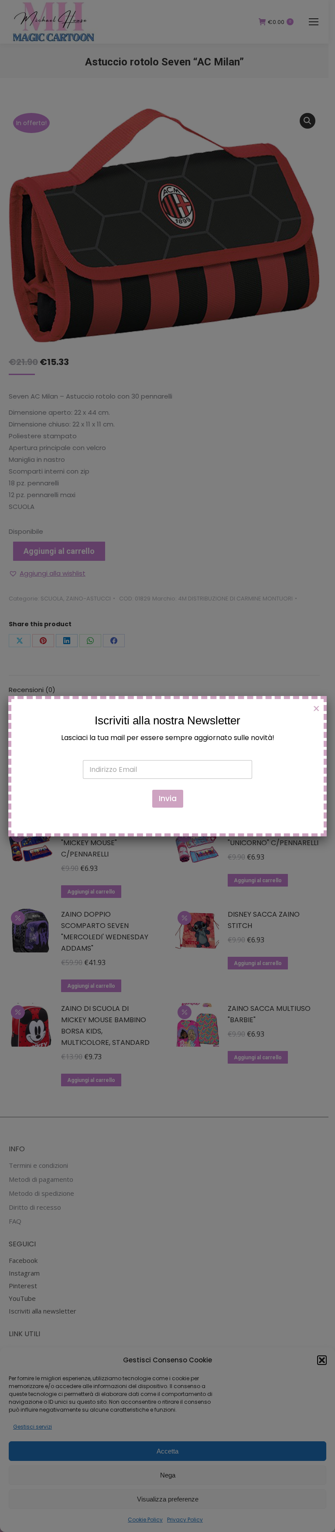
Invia (168, 798)
